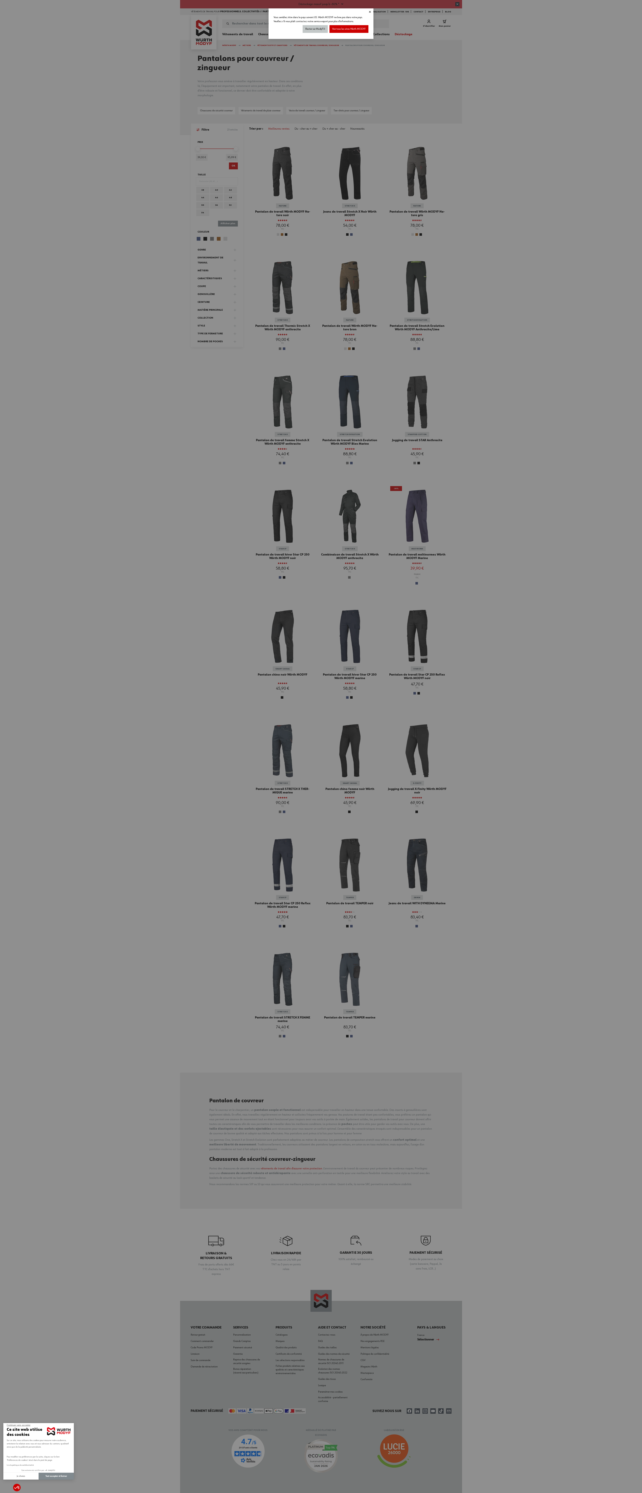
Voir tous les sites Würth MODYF (349, 29)
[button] (17, 1487)
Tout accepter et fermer (56, 1476)
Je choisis (21, 1476)
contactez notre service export (312, 21)
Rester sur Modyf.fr (315, 29)
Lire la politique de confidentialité (20, 1465)
